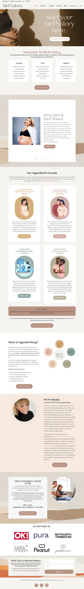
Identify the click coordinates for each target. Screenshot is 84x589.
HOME (36, 6)
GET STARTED (42, 87)
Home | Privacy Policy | (39, 580)
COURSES (42, 6)
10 (47, 158)
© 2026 (23, 580)
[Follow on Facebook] (36, 585)
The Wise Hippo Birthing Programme (64, 436)
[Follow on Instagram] (47, 585)
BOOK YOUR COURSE (59, 39)
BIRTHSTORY (28, 580)
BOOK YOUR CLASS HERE (42, 325)
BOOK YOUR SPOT (28, 513)
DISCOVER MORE (24, 386)
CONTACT (59, 6)
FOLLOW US (73, 6)
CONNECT (51, 6)
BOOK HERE (24, 236)
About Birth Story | (51, 580)
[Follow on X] (41, 585)
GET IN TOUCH (60, 465)
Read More (49, 146)
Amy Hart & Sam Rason (54, 117)
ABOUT (66, 6)
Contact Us (60, 580)
